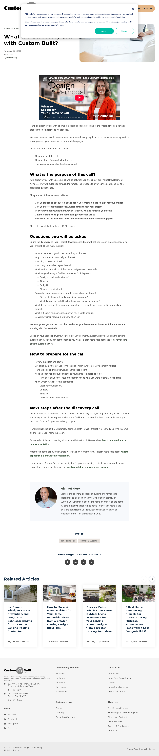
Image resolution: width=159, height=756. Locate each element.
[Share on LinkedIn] (75, 562)
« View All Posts (11, 28)
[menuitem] (27, 716)
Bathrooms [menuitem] (61, 678)
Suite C (36, 684)
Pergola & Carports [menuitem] (65, 717)
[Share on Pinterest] (91, 562)
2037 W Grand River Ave (20, 684)
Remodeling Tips (67, 541)
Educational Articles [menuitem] (118, 687)
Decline (124, 31)
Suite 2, (26, 694)
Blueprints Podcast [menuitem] (117, 717)
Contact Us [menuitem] (113, 673)
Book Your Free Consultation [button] (139, 8)
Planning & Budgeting (89, 541)
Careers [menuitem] (111, 682)
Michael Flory (11, 58)
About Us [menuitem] (112, 730)
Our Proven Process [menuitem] (118, 708)
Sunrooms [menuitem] (61, 687)
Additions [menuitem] (60, 682)
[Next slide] (152, 579)
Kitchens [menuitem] (60, 673)
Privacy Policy (133, 749)
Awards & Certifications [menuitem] (119, 726)
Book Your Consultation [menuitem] (120, 678)
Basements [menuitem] (61, 691)
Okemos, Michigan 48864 (20, 686)
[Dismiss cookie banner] (133, 9)
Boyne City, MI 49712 (18, 696)
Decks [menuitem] (59, 708)
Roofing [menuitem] (60, 713)
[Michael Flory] (46, 497)
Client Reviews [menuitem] (115, 722)
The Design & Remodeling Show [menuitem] (124, 713)
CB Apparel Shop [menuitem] (116, 691)
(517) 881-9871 (14, 690)
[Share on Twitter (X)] (83, 562)
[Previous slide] (144, 579)
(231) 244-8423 (15, 700)
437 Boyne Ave (15, 694)
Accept (104, 31)
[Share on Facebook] (67, 562)
